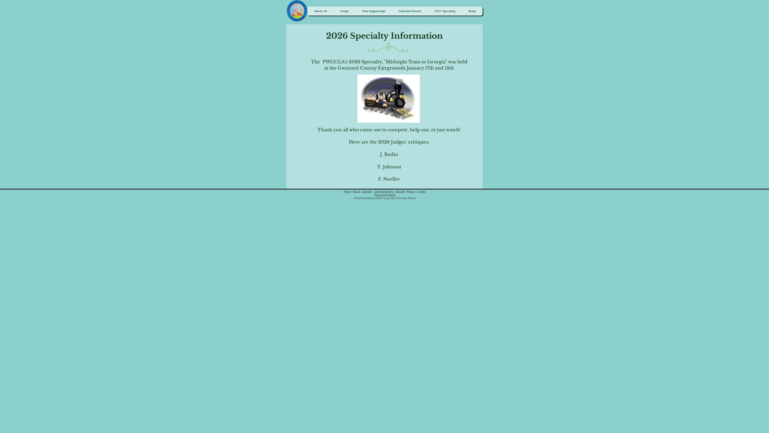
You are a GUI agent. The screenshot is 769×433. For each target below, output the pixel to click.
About (356, 191)
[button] (320, 11)
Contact (421, 191)
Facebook (380, 195)
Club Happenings (384, 191)
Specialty (400, 191)
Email (392, 195)
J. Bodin (389, 154)
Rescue (411, 191)
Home (347, 191)
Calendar (367, 191)
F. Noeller (389, 179)
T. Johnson (389, 167)
